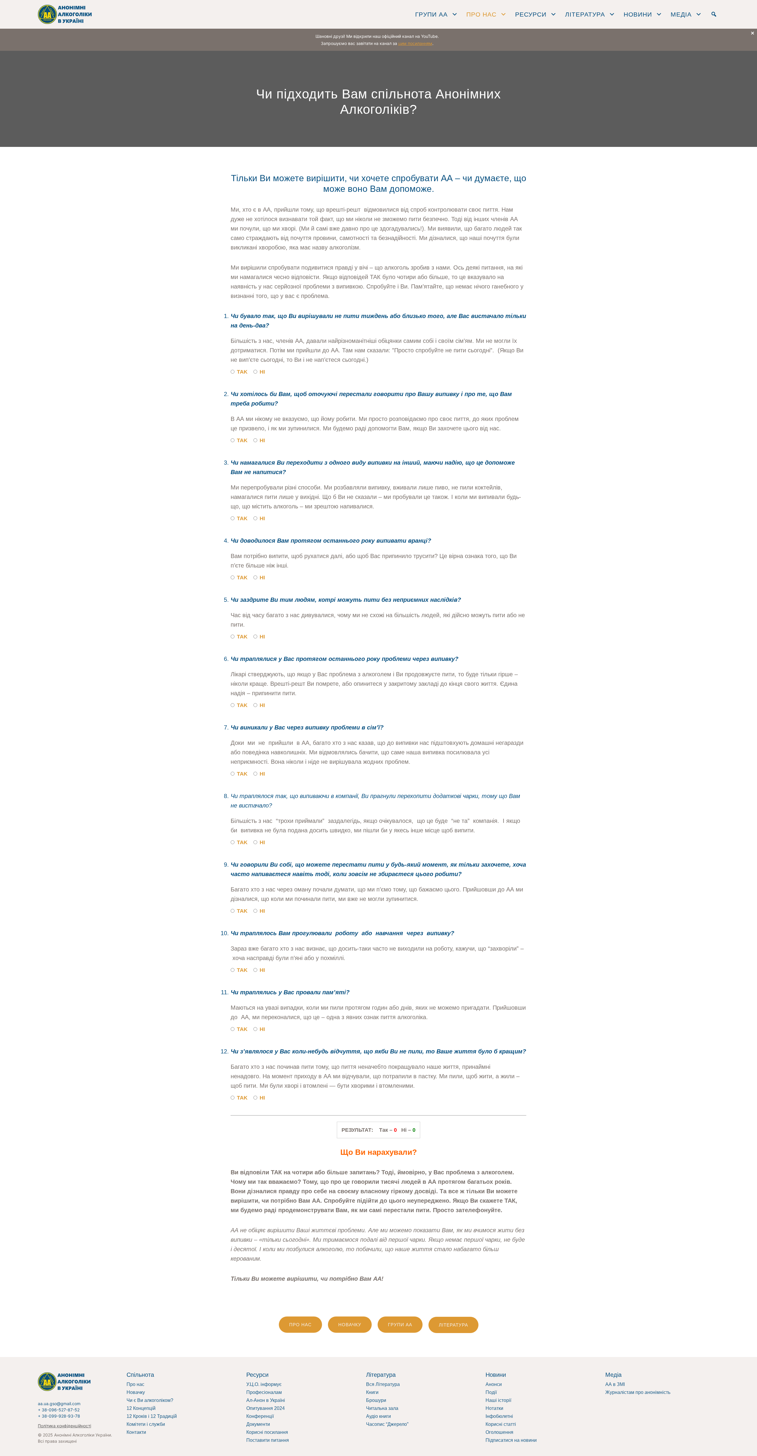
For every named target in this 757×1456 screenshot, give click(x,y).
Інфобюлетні (499, 1416)
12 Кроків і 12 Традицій (152, 1416)
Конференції (260, 1416)
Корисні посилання (267, 1432)
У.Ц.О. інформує (264, 1384)
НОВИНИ (638, 14)
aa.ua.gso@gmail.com (59, 1403)
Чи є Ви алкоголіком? (150, 1400)
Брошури (376, 1400)
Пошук (714, 14)
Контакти (136, 1432)
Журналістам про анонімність (637, 1392)
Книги (372, 1392)
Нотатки (494, 1408)
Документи (258, 1424)
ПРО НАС (481, 14)
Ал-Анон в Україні (265, 1400)
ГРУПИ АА (431, 14)
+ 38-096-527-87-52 (59, 1409)
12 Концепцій (141, 1408)
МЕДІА (681, 14)
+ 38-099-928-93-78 (59, 1415)
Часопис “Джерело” (387, 1424)
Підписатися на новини (511, 1440)
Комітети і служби (146, 1424)
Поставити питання (267, 1440)
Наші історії (498, 1400)
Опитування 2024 (265, 1408)
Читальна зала (382, 1408)
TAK (241, 371)
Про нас (135, 1384)
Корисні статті (501, 1424)
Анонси (494, 1384)
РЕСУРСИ (530, 14)
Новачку (136, 1392)
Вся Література (383, 1384)
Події (491, 1392)
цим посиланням (415, 43)
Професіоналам (264, 1392)
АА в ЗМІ (615, 1384)
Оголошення (499, 1432)
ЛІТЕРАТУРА (585, 14)
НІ (261, 371)
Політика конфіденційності (64, 1425)
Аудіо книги (378, 1416)
